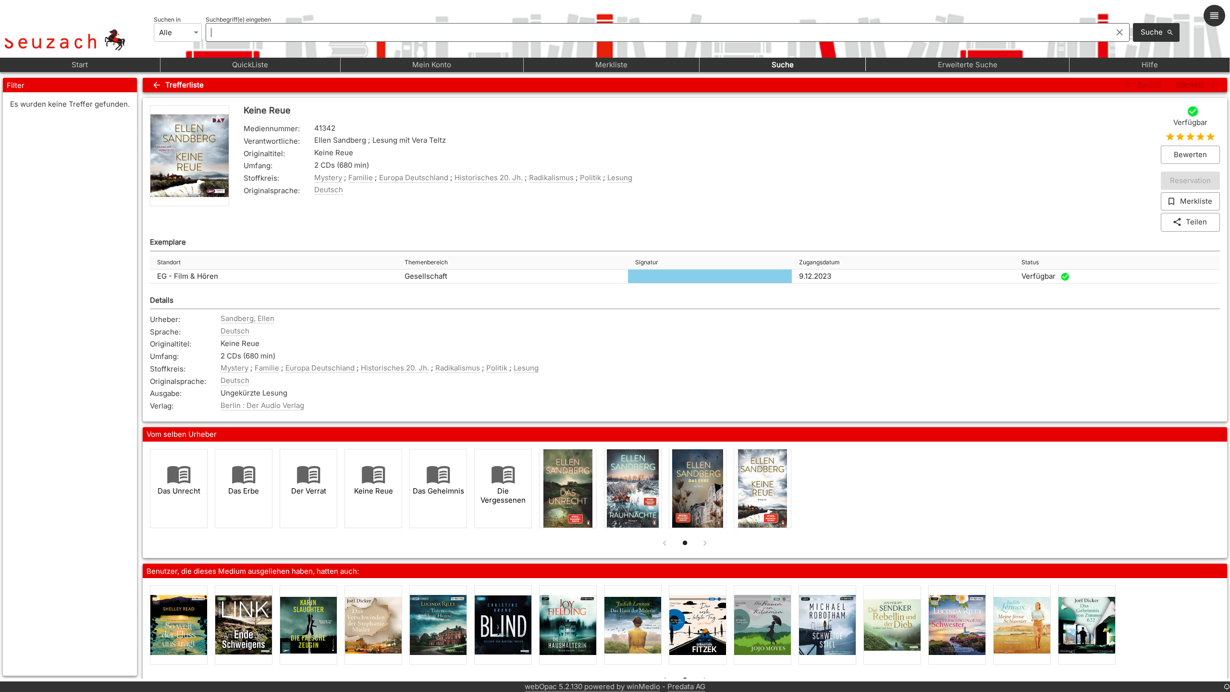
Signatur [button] (646, 262)
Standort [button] (169, 262)
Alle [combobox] (165, 32)
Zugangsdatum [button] (819, 262)
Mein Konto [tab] (431, 64)
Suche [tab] (783, 64)
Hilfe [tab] (1150, 64)
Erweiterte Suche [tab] (967, 64)
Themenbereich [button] (426, 262)
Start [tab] (80, 64)
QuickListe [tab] (250, 64)
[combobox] (656, 32)
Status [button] (1030, 262)
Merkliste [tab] (611, 64)
